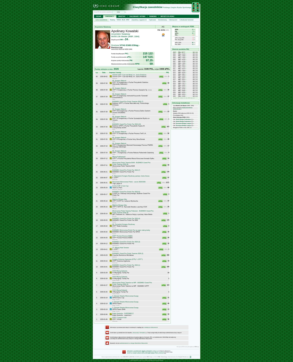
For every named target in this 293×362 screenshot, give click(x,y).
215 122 (148, 53)
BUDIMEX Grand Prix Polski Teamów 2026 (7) (127, 101)
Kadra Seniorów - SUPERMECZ (123, 313)
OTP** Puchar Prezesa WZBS (122, 236)
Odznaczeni (173, 20)
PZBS (146, 360)
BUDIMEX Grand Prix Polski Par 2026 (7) (126, 170)
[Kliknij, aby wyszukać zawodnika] (125, 12)
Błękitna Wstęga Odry (119, 199)
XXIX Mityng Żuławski (119, 271)
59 (151, 63)
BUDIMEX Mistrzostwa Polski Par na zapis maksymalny (131, 230)
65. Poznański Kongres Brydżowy (123, 224)
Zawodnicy (109, 16)
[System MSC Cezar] (110, 9)
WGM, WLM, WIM (123, 20)
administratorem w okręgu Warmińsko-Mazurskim (134, 343)
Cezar (98, 16)
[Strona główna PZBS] (195, 12)
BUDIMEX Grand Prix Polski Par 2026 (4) (126, 218)
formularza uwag (168, 352)
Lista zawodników (101, 20)
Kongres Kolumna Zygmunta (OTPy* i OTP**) (127, 259)
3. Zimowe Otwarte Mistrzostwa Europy (125, 296)
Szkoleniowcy (162, 20)
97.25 (149, 60)
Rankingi (153, 16)
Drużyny (121, 16)
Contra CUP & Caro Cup (120, 186)
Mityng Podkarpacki (119, 157)
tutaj (165, 353)
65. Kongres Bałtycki (119, 80)
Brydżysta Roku (167, 16)
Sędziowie (152, 20)
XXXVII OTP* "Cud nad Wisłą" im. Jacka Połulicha (129, 75)
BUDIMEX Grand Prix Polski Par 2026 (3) (126, 242)
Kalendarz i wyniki (137, 16)
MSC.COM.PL (139, 360)
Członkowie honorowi (186, 20)
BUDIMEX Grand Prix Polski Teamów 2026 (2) (127, 253)
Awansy (112, 20)
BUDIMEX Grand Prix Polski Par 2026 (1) (126, 265)
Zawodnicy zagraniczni (139, 20)
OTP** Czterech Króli (119, 317)
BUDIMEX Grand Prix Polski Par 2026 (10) (126, 124)
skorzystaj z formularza (139, 332)
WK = (124, 40)
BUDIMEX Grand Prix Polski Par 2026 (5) (126, 192)
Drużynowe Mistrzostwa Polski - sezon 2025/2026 (128, 182)
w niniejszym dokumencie (151, 327)
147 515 (148, 56)
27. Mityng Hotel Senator (120, 247)
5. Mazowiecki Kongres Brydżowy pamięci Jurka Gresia (130, 176)
